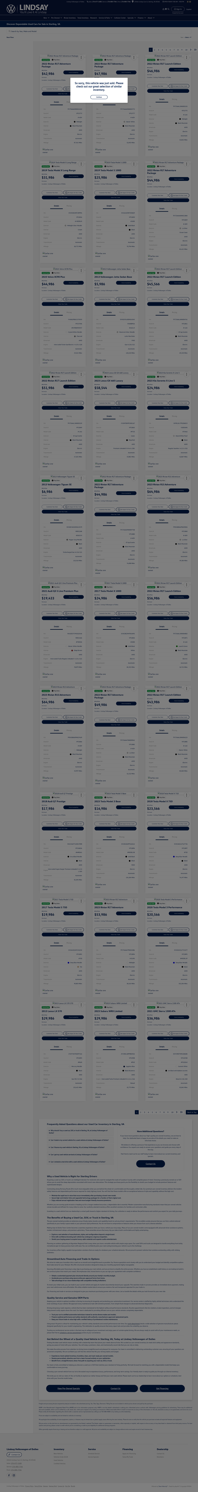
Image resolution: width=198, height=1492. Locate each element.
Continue (99, 97)
